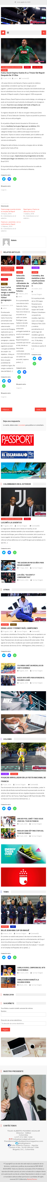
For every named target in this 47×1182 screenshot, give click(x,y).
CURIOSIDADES (6, 275)
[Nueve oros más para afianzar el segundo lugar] (8, 680)
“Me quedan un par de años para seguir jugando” (30, 563)
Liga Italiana (37, 67)
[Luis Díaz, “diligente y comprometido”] (8, 577)
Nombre (3, 1011)
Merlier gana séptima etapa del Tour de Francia (30, 832)
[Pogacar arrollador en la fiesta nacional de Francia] (23, 757)
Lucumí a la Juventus (11, 522)
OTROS (4, 284)
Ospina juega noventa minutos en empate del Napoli (11, 210)
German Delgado (37, 294)
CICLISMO (35, 268)
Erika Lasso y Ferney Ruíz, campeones (19, 628)
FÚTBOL (27, 67)
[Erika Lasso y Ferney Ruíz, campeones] (23, 607)
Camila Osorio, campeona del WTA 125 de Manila (31, 968)
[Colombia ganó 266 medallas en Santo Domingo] (8, 668)
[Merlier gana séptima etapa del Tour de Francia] (8, 833)
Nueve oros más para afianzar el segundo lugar (31, 678)
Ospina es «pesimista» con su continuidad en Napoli (11, 223)
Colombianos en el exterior (11, 67)
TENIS (6, 891)
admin (16, 78)
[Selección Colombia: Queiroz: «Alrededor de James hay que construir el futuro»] (23, 260)
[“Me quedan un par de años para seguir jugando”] (8, 565)
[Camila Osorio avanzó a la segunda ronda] (8, 982)
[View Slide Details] (23, 15)
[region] (23, 15)
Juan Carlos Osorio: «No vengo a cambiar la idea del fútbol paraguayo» (8, 294)
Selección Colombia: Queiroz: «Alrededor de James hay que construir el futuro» (22, 283)
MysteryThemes (32, 1179)
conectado (21, 425)
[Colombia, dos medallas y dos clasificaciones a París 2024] (39, 260)
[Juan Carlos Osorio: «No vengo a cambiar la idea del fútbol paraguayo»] (8, 260)
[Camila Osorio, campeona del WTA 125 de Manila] (8, 970)
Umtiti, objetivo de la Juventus (41, 409)
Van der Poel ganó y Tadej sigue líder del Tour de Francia (30, 819)
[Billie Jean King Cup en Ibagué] (23, 909)
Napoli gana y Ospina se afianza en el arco (31, 210)
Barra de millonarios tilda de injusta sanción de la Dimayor (8, 409)
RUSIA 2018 (8, 994)
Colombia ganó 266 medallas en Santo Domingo (30, 666)
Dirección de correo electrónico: (11, 1020)
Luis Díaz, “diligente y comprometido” (26, 576)
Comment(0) (25, 78)
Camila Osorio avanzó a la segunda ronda (28, 980)
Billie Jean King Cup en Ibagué (15, 930)
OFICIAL (4, 70)
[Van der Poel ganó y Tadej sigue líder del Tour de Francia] (8, 821)
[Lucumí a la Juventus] (23, 502)
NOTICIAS (5, 624)
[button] (23, 50)
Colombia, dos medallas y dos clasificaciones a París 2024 (38, 279)
